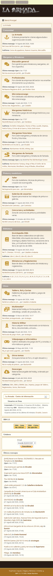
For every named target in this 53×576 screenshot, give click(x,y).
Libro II (17, 256)
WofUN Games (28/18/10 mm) (16, 541)
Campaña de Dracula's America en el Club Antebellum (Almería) (25, 492)
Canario (44, 413)
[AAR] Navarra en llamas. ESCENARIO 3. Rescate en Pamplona (24, 459)
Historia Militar (19, 323)
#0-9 (9, 279)
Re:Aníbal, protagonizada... (11, 318)
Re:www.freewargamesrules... (13, 381)
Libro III (23, 256)
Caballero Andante (35, 485)
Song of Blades (30, 166)
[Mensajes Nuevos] (7, 37)
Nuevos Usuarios (31, 50)
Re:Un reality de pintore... (11, 364)
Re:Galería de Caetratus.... (11, 205)
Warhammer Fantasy (17, 164)
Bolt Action (36, 128)
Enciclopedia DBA (20, 233)
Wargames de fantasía (22, 153)
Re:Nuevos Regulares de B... (12, 89)
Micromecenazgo (20, 94)
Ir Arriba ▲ (40, 571)
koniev (21, 479)
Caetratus (27, 520)
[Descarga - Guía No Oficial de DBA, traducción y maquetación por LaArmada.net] (20, 428)
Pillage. (7, 553)
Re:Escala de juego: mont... (11, 334)
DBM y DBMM (19, 385)
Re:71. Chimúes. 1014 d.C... (11, 252)
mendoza (19, 461)
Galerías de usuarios (21, 194)
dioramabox (37, 473)
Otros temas (18, 355)
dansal (29, 381)
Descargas (17, 369)
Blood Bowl (40, 166)
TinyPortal (12, 571)
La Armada (17, 34)
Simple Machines (32, 573)
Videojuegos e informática (24, 339)
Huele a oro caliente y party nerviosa (18, 547)
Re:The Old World (33, 160)
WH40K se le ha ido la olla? (14, 506)
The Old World (9, 479)
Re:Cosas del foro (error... (11, 46)
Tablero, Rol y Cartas (21, 290)
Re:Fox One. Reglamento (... (12, 106)
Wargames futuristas (22, 133)
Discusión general (20, 61)
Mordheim (20, 166)
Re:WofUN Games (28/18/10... (13, 272)
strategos (35, 541)
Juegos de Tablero (41, 385)
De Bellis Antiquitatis (17, 126)
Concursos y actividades (23, 210)
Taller (14, 177)
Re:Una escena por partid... (12, 73)
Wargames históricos (22, 110)
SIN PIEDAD (9, 500)
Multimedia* (18, 306)
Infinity (27, 149)
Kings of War (30, 164)
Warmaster (12, 166)
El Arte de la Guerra (19, 128)
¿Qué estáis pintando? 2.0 (14, 485)
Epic (32, 149)
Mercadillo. (42, 50)
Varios (14, 387)
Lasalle (38, 126)
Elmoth (26, 222)
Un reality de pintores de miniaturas (18, 512)
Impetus (45, 126)
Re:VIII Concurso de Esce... (11, 222)
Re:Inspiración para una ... (11, 189)
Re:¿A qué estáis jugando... (11, 351)
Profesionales (18, 77)
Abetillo (27, 351)
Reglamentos (7, 387)
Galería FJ (7, 534)
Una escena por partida (13, 467)
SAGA (29, 128)
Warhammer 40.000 (17, 149)
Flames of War (30, 126)
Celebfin (28, 106)
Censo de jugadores (17, 50)
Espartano (40, 547)
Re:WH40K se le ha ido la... (11, 145)
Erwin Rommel (20, 534)
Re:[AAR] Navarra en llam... (12, 122)
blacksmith (40, 512)
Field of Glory (7, 128)
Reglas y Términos (29, 571)
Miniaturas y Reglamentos (24, 261)
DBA (11, 385)
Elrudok (28, 467)
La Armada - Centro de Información (19, 396)
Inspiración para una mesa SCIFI (16, 473)
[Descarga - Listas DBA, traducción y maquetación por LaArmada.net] (33, 428)
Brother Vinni (30, 89)
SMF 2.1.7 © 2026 (20, 573)
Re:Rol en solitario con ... (11, 302)
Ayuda (19, 571)
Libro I (12, 256)
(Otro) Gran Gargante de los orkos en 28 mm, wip (23, 526)
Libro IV (30, 256)
